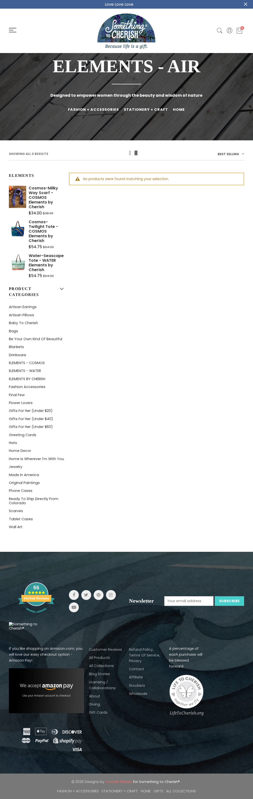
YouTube (74, 607)
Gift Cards (98, 712)
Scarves (16, 510)
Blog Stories (99, 673)
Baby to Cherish (23, 322)
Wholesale (138, 693)
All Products (99, 657)
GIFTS (158, 791)
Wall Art (15, 526)
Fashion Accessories (27, 386)
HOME (179, 109)
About (94, 696)
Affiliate (136, 677)
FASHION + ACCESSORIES (93, 109)
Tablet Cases (21, 519)
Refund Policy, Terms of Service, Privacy (144, 655)
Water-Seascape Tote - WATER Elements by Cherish (46, 263)
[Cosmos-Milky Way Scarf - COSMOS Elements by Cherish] (17, 201)
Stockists (137, 685)
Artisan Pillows (21, 315)
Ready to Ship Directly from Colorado (33, 500)
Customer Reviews (105, 649)
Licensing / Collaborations (102, 685)
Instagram (111, 595)
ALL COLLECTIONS (181, 791)
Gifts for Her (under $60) (31, 426)
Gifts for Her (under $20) (31, 410)
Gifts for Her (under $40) (31, 418)
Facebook (74, 595)
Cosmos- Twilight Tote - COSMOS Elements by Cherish (43, 231)
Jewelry (15, 466)
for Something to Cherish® (143, 781)
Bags (13, 331)
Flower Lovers (21, 402)
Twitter (86, 595)
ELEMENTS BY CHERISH (27, 378)
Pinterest (99, 595)
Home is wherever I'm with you (36, 458)
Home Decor (20, 450)
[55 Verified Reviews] (36, 615)
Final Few (17, 394)
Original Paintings (24, 482)
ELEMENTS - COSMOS (27, 362)
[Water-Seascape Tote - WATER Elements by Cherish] (17, 266)
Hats (13, 442)
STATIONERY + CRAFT (146, 109)
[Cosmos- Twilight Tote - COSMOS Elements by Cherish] (17, 235)
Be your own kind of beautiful (35, 338)
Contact (136, 669)
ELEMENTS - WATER (25, 370)
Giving (94, 704)
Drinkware (17, 355)
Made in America (24, 474)
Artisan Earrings (23, 306)
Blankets (16, 346)
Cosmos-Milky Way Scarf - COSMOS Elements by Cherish (43, 197)
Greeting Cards (22, 434)
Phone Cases (20, 490)
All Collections (101, 665)
